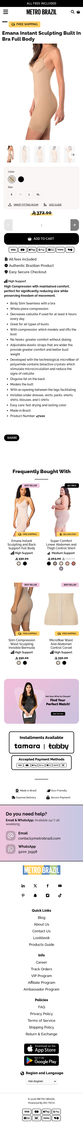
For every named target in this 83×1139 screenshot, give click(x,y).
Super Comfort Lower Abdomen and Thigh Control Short (61, 544)
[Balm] (67, 563)
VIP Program (41, 976)
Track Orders (41, 969)
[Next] (73, 155)
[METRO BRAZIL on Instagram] (47, 896)
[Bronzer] (73, 563)
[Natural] (18, 563)
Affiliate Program (41, 983)
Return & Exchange (41, 1034)
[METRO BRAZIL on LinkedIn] (23, 886)
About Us (41, 924)
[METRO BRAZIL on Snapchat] (35, 896)
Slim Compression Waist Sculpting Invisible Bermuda (21, 643)
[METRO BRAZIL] (41, 11)
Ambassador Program (41, 989)
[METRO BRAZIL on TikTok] (60, 896)
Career (41, 962)
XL (38, 194)
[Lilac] (61, 568)
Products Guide (41, 945)
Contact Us (41, 931)
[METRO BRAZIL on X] (35, 886)
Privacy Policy (41, 1014)
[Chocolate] (12, 179)
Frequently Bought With (42, 471)
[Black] (21, 179)
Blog (41, 918)
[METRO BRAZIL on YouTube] (60, 886)
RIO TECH (49, 1102)
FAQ (41, 1007)
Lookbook (41, 938)
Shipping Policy (41, 1027)
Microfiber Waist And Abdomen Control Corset (61, 643)
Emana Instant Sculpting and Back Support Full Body (22, 544)
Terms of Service (41, 1021)
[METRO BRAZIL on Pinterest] (23, 896)
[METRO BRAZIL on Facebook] (47, 886)
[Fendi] (55, 563)
